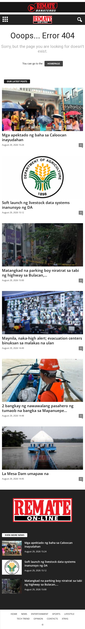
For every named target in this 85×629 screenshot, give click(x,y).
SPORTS (56, 613)
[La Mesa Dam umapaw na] (42, 448)
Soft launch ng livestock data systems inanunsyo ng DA (36, 205)
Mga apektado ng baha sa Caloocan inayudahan (34, 137)
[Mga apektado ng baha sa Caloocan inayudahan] (42, 109)
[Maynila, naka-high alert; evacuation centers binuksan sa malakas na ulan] (42, 312)
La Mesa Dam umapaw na (25, 473)
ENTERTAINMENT (39, 613)
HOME (14, 613)
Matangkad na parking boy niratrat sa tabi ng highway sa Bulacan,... (40, 273)
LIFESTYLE (69, 613)
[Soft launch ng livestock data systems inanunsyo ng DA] (42, 177)
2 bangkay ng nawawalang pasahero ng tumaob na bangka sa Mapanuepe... (38, 408)
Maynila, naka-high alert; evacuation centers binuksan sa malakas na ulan (42, 341)
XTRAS (65, 618)
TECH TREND (23, 618)
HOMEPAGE (53, 63)
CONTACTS (52, 618)
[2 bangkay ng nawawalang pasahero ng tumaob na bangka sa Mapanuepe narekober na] (42, 380)
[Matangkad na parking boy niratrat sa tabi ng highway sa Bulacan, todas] (42, 244)
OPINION (38, 618)
